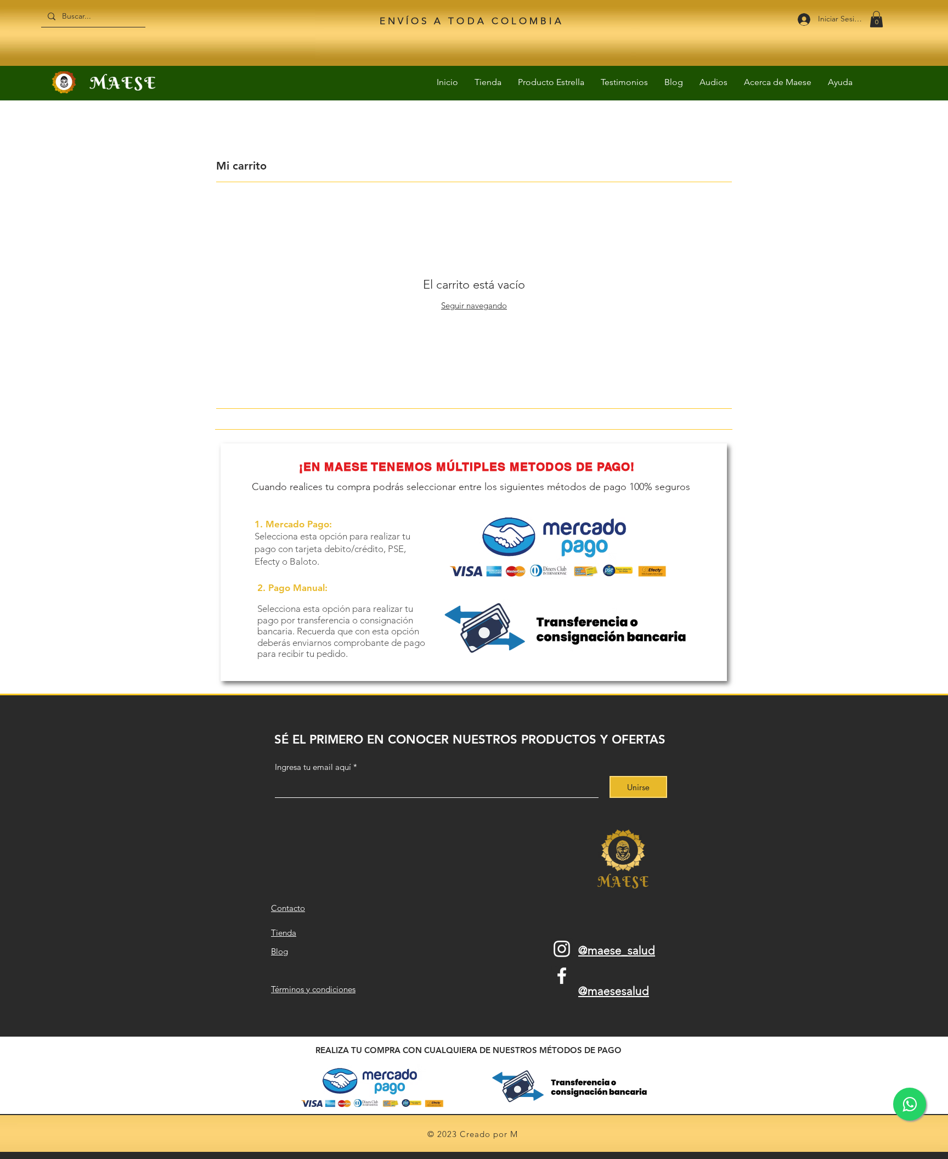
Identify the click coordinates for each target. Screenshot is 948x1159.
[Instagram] (562, 949)
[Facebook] (562, 976)
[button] (876, 19)
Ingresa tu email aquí (313, 767)
